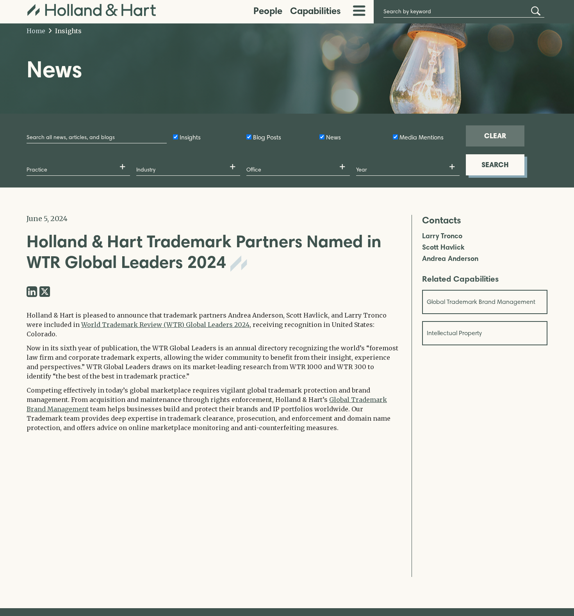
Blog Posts (267, 137)
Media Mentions (421, 137)
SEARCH (495, 164)
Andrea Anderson (450, 259)
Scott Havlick (443, 247)
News (333, 137)
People (267, 10)
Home (36, 31)
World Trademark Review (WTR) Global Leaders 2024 (165, 325)
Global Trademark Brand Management (481, 301)
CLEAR (495, 135)
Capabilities (315, 10)
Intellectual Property (454, 333)
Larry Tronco (442, 236)
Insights (67, 31)
